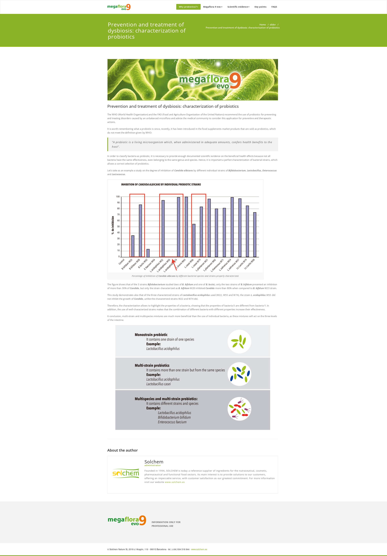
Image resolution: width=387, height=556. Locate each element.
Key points (260, 6)
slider (273, 24)
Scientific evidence (238, 6)
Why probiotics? (188, 6)
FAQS (274, 6)
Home (262, 24)
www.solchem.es (175, 482)
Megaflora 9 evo (212, 6)
